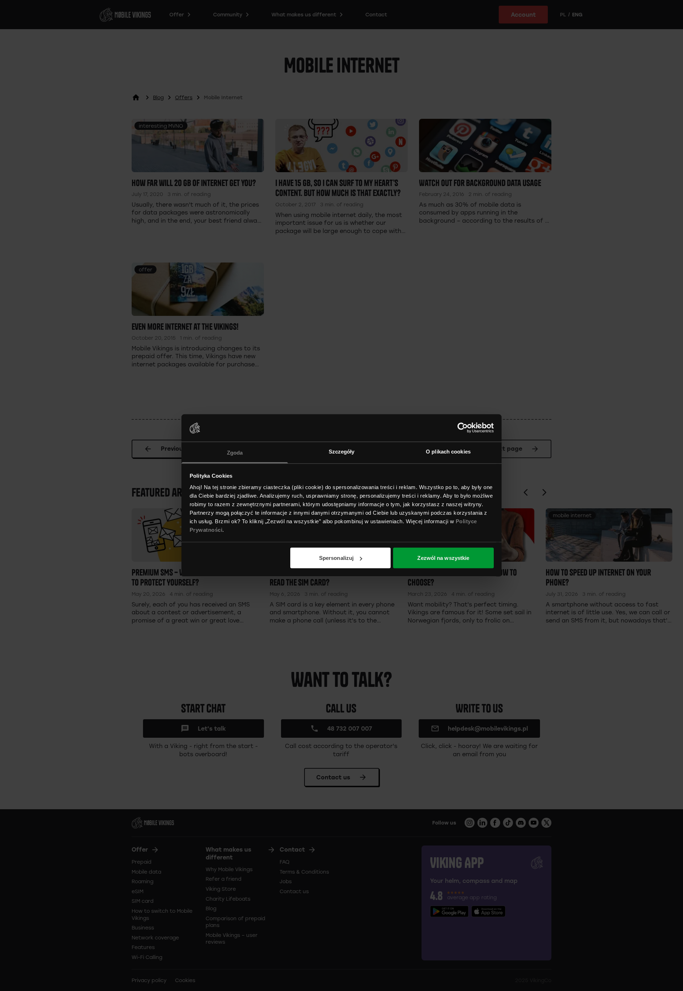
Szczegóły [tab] (342, 451)
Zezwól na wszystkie (443, 558)
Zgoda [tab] (235, 452)
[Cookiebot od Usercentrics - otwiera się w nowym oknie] (462, 428)
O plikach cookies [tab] (448, 451)
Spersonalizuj (336, 558)
